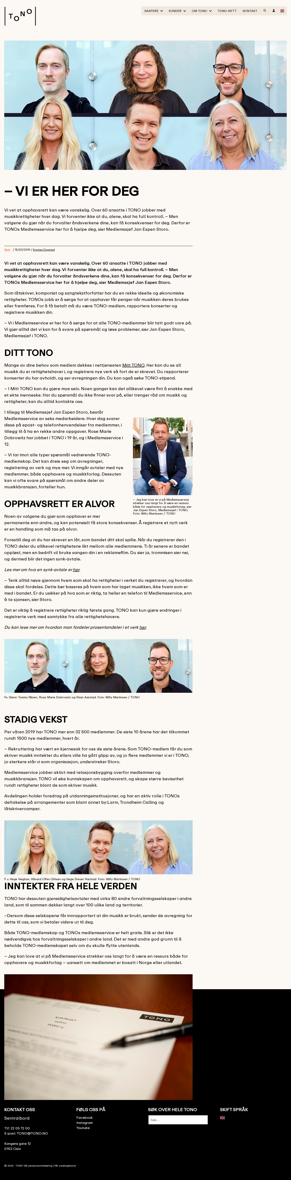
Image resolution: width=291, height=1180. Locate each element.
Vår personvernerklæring (38, 1165)
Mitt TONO (133, 365)
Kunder (175, 11)
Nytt (7, 249)
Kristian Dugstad (44, 249)
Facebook (84, 1117)
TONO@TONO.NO (32, 1133)
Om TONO (199, 11)
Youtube (83, 1128)
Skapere (151, 11)
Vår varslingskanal (65, 1165)
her (76, 569)
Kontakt (250, 11)
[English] (282, 10)
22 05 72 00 (20, 1128)
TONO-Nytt (227, 11)
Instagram (84, 1122)
